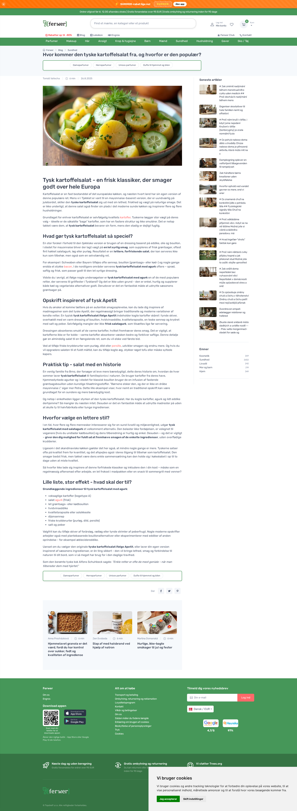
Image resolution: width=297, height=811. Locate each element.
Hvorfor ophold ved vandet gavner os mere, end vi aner (234, 190)
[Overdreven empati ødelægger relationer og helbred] (208, 312)
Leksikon (98, 35)
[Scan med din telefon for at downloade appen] (52, 718)
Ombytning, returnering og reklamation (136, 698)
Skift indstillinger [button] (193, 798)
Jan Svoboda (100, 638)
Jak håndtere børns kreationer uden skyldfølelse (230, 176)
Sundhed (72, 50)
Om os (46, 694)
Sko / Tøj (243, 41)
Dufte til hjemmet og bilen (156, 65)
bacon (68, 266)
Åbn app (180, 4)
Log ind (245, 697)
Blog (82, 35)
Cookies (119, 733)
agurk (58, 500)
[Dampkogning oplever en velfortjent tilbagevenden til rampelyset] (208, 163)
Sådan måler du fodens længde (132, 718)
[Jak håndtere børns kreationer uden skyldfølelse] (208, 176)
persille (116, 345)
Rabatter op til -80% (60, 35)
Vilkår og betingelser (126, 710)
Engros (116, 35)
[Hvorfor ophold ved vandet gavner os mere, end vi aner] (208, 189)
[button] (75, 713)
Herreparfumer (103, 65)
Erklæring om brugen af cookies (132, 722)
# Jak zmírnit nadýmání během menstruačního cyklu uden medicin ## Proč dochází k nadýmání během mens (233, 93)
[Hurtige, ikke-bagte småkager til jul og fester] (157, 622)
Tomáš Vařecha (51, 78)
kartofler (125, 217)
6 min (72, 78)
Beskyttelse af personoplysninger (133, 726)
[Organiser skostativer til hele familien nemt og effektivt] (208, 110)
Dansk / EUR (202, 709)
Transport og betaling (126, 694)
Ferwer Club (228, 35)
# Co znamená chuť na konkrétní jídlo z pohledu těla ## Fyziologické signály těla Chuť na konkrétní (232, 206)
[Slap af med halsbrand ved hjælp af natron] (112, 622)
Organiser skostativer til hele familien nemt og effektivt (232, 110)
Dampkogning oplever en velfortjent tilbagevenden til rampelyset (233, 163)
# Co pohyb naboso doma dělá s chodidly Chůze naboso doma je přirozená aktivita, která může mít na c (233, 146)
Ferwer (49, 50)
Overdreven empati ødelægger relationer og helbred (232, 312)
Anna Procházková (58, 638)
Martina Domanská (147, 638)
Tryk (117, 729)
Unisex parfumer (127, 65)
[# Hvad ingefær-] (208, 243)
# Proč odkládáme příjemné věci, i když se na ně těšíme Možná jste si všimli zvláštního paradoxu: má (233, 226)
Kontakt (247, 35)
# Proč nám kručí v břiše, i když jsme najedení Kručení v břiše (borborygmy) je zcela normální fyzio (233, 126)
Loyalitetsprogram (125, 702)
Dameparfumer (81, 65)
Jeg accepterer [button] (168, 798)
